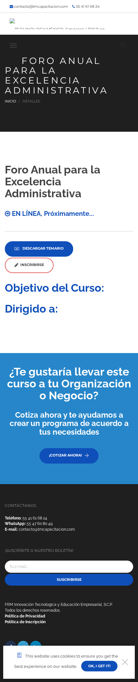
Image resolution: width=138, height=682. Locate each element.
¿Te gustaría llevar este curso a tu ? (69, 383)
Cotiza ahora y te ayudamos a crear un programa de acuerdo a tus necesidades (69, 423)
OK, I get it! (99, 666)
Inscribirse (31, 264)
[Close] (125, 662)
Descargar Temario (43, 248)
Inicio (10, 101)
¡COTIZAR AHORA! (65, 455)
